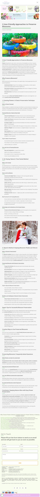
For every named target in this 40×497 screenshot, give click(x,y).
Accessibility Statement (9, 478)
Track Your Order (18, 480)
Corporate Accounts (27, 478)
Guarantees (6, 479)
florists (22, 394)
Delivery (33, 478)
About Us (3, 478)
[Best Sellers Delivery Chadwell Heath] (13, 16)
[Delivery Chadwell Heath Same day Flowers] (7, 9)
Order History (29, 480)
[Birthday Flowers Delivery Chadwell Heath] (20, 9)
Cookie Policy (21, 478)
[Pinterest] (26, 488)
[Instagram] (20, 488)
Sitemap (3, 481)
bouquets (21, 186)
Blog (36, 480)
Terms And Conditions (10, 480)
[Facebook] (14, 488)
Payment (20, 479)
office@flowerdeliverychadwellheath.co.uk (16, 469)
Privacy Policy (25, 479)
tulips (27, 215)
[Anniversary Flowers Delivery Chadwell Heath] (33, 16)
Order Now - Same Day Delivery (22, 495)
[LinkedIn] (23, 488)
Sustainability (4, 480)
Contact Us (16, 478)
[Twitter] (17, 488)
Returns (33, 480)
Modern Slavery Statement (13, 479)
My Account (24, 480)
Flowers (3, 63)
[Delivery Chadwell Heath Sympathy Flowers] (33, 9)
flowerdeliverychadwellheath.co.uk (14, 471)
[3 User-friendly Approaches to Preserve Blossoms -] (6, 2)
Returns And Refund (31, 479)
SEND (20, 463)
